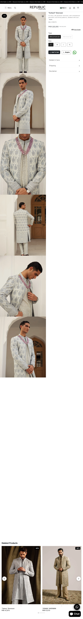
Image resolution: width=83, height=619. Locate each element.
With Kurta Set (67, 37)
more (50, 19)
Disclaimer (64, 71)
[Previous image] (4, 575)
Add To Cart (55, 52)
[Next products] (78, 578)
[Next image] (38, 575)
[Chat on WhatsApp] (75, 53)
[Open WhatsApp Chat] (77, 607)
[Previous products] (4, 578)
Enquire (67, 52)
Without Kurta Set (54, 37)
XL (70, 44)
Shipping (64, 66)
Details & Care (64, 60)
